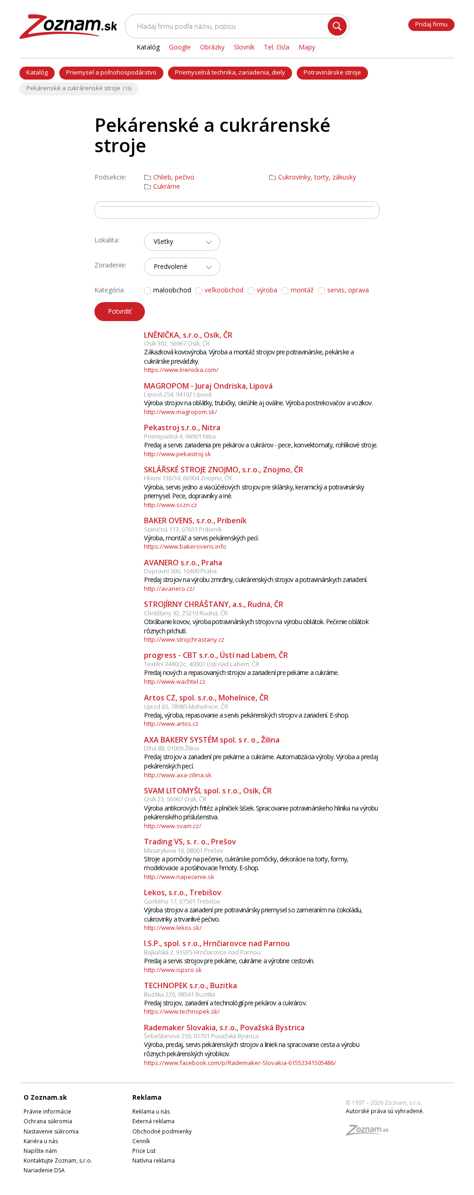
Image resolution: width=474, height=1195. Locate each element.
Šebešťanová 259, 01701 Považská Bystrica (201, 1036)
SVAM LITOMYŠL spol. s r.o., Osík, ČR (208, 791)
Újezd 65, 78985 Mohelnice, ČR (186, 706)
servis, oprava (348, 289)
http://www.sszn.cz (170, 505)
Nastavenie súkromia (51, 1131)
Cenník (141, 1141)
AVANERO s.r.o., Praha (183, 562)
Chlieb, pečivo (173, 177)
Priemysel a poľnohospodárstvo (111, 72)
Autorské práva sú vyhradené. (385, 1111)
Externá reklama (153, 1121)
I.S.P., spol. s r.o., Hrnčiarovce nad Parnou (217, 943)
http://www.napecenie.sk (179, 877)
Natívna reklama (153, 1160)
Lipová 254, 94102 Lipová (178, 394)
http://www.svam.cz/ (172, 826)
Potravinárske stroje (332, 72)
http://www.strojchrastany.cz (184, 639)
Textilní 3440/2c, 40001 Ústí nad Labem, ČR (201, 664)
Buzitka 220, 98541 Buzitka (179, 994)
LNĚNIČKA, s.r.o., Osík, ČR (188, 335)
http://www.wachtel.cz (175, 681)
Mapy (307, 47)
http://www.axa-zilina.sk (178, 775)
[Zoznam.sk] (370, 1133)
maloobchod (172, 290)
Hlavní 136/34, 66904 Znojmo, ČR (188, 478)
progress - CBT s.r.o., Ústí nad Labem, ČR (216, 655)
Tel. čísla (276, 47)
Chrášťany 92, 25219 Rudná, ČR (186, 613)
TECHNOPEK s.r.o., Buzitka (190, 985)
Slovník (244, 47)
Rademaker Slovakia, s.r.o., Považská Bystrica (224, 1027)
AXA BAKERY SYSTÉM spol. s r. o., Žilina (212, 740)
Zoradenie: (110, 264)
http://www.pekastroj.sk (177, 454)
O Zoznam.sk (45, 1097)
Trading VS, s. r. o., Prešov (190, 841)
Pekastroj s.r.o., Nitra (182, 427)
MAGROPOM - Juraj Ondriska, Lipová (208, 386)
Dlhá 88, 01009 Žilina (171, 748)
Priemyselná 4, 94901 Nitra (180, 436)
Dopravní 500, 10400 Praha (180, 571)
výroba (267, 289)
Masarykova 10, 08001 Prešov (183, 850)
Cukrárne (166, 186)
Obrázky (212, 47)
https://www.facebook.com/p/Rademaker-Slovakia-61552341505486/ (240, 1063)
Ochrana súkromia (48, 1121)
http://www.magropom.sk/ (180, 412)
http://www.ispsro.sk (173, 970)
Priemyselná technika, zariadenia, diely (230, 72)
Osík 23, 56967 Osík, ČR (175, 799)
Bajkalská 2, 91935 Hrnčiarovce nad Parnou (202, 952)
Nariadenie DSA (44, 1170)
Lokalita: (106, 239)
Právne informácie (47, 1111)
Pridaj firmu (431, 24)
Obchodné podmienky (162, 1131)
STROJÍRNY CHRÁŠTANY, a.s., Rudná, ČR (213, 604)
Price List (144, 1151)
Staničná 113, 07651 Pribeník (183, 529)
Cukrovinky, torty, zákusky (317, 177)
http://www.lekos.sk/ (173, 927)
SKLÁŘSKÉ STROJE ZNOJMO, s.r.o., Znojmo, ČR (223, 469)
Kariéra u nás (41, 1141)
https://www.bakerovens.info (185, 546)
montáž (302, 289)
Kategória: (109, 289)
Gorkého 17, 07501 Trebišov (182, 901)
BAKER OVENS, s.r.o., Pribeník (195, 520)
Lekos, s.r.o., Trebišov (182, 892)
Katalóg (37, 72)
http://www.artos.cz (171, 723)
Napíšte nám (40, 1151)
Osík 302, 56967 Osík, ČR (177, 343)
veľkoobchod (224, 289)
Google (180, 47)
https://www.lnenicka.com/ (181, 369)
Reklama (147, 1097)
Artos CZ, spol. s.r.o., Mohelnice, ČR (206, 698)
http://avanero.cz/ (169, 588)
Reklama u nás (151, 1111)
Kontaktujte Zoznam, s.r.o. (58, 1160)
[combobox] (182, 242)
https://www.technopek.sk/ (182, 1011)
